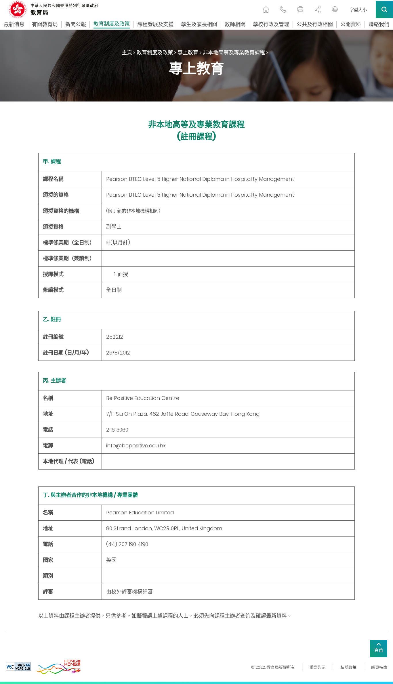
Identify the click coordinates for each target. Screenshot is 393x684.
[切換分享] (317, 9)
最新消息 (14, 24)
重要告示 (318, 667)
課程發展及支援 (155, 24)
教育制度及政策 (112, 24)
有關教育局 (45, 24)
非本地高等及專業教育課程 (234, 52)
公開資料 (350, 24)
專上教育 (188, 52)
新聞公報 (75, 24)
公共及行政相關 (315, 24)
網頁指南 (379, 667)
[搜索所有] (384, 9)
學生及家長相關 (199, 24)
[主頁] (266, 9)
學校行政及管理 (271, 24)
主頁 (127, 52)
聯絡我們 (379, 24)
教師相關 (235, 24)
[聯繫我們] (283, 9)
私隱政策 (348, 667)
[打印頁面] (300, 9)
